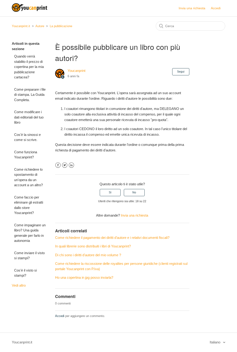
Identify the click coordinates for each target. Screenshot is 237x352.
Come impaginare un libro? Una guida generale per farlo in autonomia (30, 233)
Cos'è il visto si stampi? (25, 273)
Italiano (215, 342)
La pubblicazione (61, 26)
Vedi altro (19, 285)
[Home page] (29, 11)
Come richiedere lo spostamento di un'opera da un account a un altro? (28, 177)
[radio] (110, 192)
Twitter (65, 165)
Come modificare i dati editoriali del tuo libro (29, 117)
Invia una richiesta (192, 8)
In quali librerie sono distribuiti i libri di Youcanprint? (93, 246)
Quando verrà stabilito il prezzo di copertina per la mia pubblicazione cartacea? (29, 66)
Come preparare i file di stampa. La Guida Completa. (30, 94)
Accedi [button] (216, 8)
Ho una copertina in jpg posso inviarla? (84, 277)
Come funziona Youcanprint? (25, 154)
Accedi (59, 316)
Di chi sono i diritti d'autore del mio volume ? (88, 255)
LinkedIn (71, 165)
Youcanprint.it (21, 26)
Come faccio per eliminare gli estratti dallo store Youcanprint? (28, 205)
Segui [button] (180, 71)
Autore (39, 26)
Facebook (58, 165)
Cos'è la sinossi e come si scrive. (27, 137)
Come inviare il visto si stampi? (29, 255)
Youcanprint (76, 71)
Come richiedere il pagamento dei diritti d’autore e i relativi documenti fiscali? (112, 238)
